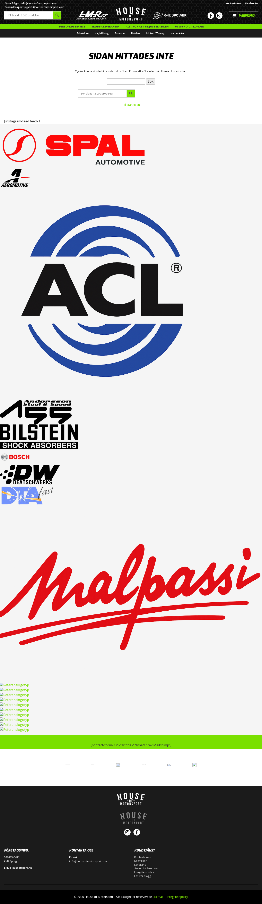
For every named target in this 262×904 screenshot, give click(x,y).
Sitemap (158, 897)
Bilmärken (83, 33)
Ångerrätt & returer (146, 868)
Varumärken (178, 33)
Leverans (140, 864)
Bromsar (120, 33)
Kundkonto (251, 3)
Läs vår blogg (142, 876)
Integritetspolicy (144, 872)
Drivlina (135, 33)
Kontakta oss (233, 3)
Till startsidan (131, 105)
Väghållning (102, 33)
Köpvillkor (140, 861)
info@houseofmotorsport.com (88, 861)
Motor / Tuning (155, 33)
